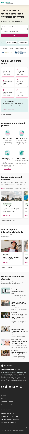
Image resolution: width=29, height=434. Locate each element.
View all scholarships (6, 267)
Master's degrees (23, 42)
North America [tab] (9, 188)
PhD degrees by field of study (8, 422)
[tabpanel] (14, 205)
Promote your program (7, 401)
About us (3, 398)
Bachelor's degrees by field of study (10, 419)
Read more (5, 215)
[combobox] (15, 26)
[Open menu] (26, 2)
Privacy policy (15, 430)
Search (14, 35)
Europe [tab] (3, 188)
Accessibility (22, 430)
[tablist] (14, 188)
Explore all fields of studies (8, 413)
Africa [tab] (24, 188)
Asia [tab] (21, 188)
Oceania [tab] (17, 188)
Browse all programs (6, 114)
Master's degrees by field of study (9, 416)
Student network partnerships (8, 404)
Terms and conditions (6, 430)
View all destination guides (8, 220)
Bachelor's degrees (12, 42)
